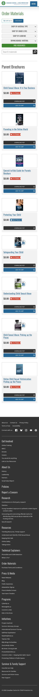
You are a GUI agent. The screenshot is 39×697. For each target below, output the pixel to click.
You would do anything (9, 458)
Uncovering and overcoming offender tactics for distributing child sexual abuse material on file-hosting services (17, 516)
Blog (3, 581)
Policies (5, 486)
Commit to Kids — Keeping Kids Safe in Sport (16, 655)
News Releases (6, 577)
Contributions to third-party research (14, 502)
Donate (4, 452)
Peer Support (6, 678)
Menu (34, 4)
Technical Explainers (11, 550)
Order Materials (9, 563)
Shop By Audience (19, 36)
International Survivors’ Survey (12, 629)
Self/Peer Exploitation (9, 632)
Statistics (4, 505)
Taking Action (6, 545)
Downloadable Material (19, 41)
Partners (4, 478)
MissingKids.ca (6, 607)
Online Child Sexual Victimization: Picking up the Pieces (17, 380)
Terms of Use (6, 426)
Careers (4, 455)
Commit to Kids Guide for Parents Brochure (17, 172)
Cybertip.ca (5, 603)
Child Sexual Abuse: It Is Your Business (19, 88)
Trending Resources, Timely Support (13, 532)
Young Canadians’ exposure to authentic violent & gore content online (19, 509)
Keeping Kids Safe (7, 538)
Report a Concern (10, 492)
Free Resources (19, 45)
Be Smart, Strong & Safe (9, 648)
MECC (4, 448)
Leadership (5, 474)
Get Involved (7, 441)
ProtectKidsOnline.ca (8, 652)
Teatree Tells (6, 639)
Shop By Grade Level (19, 31)
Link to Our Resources (9, 461)
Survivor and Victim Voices (10, 674)
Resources (6, 527)
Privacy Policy (24, 423)
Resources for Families (9, 671)
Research (6, 498)
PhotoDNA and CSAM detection (12, 554)
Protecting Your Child (12, 214)
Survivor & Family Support (14, 664)
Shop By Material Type (19, 26)
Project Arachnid (7, 623)
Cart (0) (7, 21)
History (4, 471)
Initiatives (6, 619)
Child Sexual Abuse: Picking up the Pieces (17, 336)
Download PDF (19, 101)
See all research (7, 522)
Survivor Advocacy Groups (10, 626)
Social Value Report (8, 481)
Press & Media (8, 573)
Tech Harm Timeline (8, 593)
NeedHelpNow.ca (7, 636)
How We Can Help (7, 668)
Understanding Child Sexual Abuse (17, 293)
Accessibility (16, 426)
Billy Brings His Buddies (9, 642)
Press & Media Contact (9, 590)
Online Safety (6, 541)
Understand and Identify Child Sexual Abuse (16, 535)
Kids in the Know (7, 613)
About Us (5, 423)
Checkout (18, 21)
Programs (6, 599)
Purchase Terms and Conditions (12, 568)
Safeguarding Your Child (13, 252)
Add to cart (19, 105)
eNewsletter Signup (8, 587)
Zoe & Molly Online (8, 645)
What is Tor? (6, 558)
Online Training (6, 445)
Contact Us (13, 423)
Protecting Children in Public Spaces (13, 658)
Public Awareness (7, 584)
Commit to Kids (7, 610)
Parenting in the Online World (15, 129)
